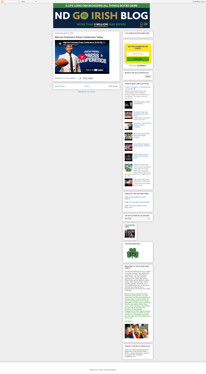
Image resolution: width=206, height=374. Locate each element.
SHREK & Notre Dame (141, 165)
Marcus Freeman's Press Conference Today (79, 37)
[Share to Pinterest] (92, 78)
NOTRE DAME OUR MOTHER (139, 202)
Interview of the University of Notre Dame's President (142, 125)
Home (87, 86)
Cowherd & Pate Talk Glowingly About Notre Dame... (141, 114)
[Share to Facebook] (90, 78)
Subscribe (138, 59)
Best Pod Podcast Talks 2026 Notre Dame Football (141, 135)
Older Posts (113, 86)
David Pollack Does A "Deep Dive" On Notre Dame (141, 156)
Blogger (113, 370)
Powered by (132, 65)
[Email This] (84, 78)
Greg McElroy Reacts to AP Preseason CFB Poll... (142, 145)
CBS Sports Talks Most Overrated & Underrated (142, 180)
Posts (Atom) (91, 92)
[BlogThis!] (86, 78)
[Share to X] (88, 78)
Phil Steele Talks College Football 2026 (142, 102)
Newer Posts (60, 86)
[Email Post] (79, 78)
